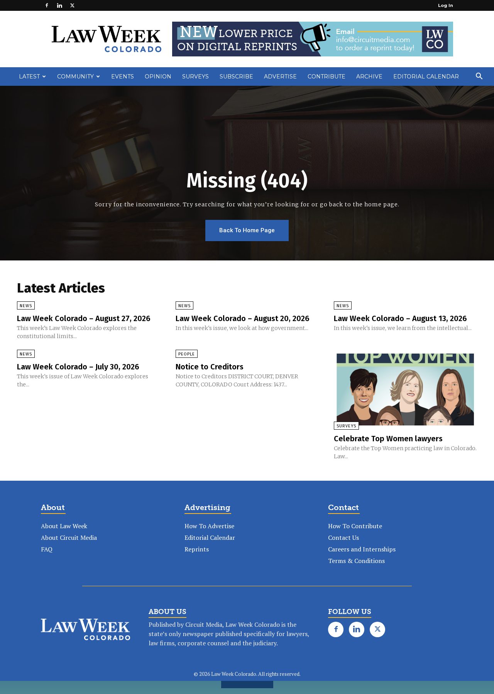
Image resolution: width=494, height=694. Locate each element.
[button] (479, 77)
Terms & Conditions (356, 560)
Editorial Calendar (426, 76)
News (26, 305)
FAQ (46, 549)
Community (75, 76)
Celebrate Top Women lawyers (388, 438)
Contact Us (343, 537)
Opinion (158, 76)
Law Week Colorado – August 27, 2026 (84, 318)
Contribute (326, 76)
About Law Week (64, 526)
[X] (72, 5)
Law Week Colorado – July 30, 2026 (78, 366)
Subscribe (236, 76)
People (186, 354)
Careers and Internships (362, 549)
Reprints (196, 549)
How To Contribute (355, 526)
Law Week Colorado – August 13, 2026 (400, 318)
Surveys (195, 76)
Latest (29, 76)
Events (122, 76)
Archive (369, 76)
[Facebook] (46, 5)
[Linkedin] (59, 5)
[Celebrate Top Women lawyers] (405, 389)
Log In (445, 5)
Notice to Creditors (210, 366)
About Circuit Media (69, 537)
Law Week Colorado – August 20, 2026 (243, 318)
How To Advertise (209, 526)
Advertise (280, 76)
